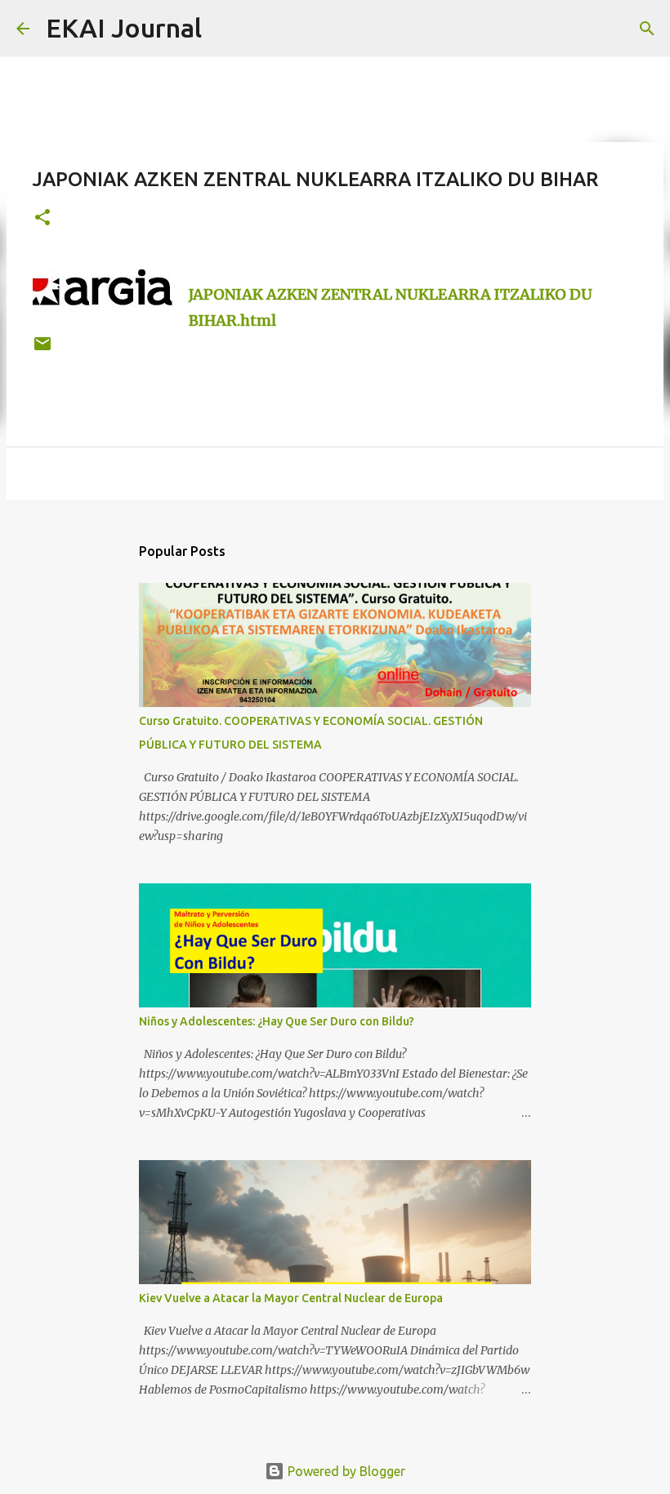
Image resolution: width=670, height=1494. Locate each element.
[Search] (224, 28)
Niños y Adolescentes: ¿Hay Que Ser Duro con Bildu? (276, 1021)
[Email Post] (42, 350)
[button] (42, 218)
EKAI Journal (124, 27)
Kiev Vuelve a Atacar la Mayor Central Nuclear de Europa (291, 1298)
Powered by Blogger (344, 1471)
